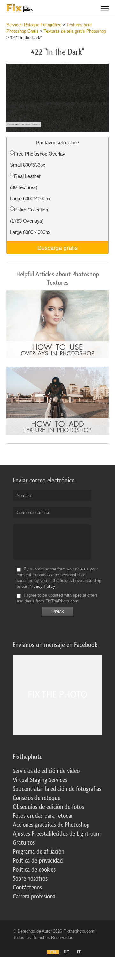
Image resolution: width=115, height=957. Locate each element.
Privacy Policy (41, 586)
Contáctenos (27, 887)
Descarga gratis (57, 247)
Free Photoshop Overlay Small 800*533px (37, 159)
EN (53, 952)
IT (79, 952)
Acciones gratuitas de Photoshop (51, 825)
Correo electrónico (33, 512)
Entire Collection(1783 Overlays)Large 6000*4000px (30, 221)
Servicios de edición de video (46, 771)
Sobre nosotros (30, 878)
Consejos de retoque (36, 798)
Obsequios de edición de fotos (48, 807)
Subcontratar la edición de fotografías (57, 789)
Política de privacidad (38, 860)
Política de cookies (34, 869)
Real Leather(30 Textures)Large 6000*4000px (30, 187)
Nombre (24, 495)
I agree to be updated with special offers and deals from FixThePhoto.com (57, 598)
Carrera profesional (35, 896)
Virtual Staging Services (40, 780)
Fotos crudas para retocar (43, 816)
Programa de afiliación (38, 852)
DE (66, 952)
